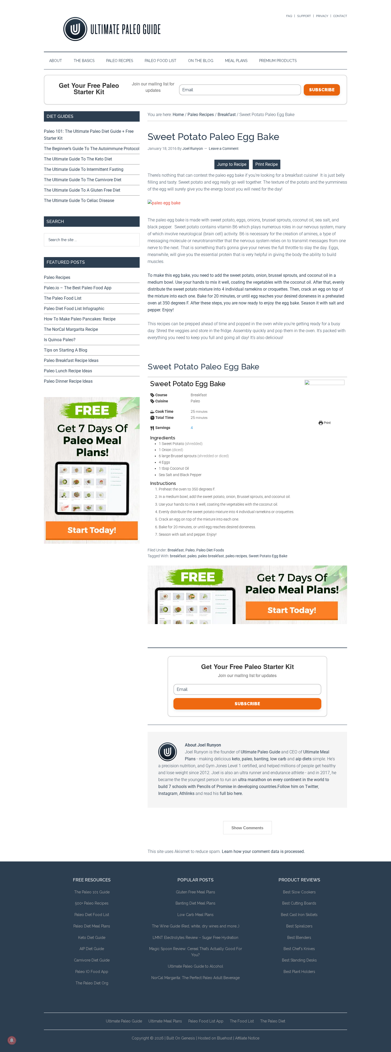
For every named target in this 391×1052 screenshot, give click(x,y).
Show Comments (247, 828)
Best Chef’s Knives (299, 949)
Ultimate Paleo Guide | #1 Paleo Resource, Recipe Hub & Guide (112, 29)
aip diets (303, 758)
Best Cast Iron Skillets (299, 915)
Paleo (190, 550)
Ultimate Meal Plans (165, 1021)
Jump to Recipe (231, 164)
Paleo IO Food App (91, 972)
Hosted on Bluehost (215, 1038)
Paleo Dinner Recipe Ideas (68, 381)
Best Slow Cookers (299, 892)
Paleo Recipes (57, 277)
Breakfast (176, 550)
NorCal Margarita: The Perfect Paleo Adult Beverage (195, 978)
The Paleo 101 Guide (92, 892)
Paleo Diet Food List (91, 915)
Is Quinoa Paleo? (60, 339)
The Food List (242, 1021)
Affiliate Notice (247, 1038)
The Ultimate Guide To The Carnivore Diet (82, 179)
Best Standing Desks (299, 960)
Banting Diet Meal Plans (195, 903)
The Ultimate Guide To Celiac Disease (79, 200)
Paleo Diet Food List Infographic (74, 308)
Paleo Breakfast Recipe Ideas (71, 360)
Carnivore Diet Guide (92, 960)
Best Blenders (299, 937)
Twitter (311, 786)
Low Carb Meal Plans (195, 915)
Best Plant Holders (299, 972)
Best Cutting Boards (299, 903)
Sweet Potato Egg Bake (268, 556)
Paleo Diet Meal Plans (91, 926)
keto (236, 758)
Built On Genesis (181, 1038)
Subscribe (322, 89)
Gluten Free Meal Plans (195, 892)
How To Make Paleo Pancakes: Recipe (79, 318)
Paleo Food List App (205, 1021)
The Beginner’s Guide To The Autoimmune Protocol (91, 148)
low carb (278, 758)
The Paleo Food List (62, 298)
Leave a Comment (224, 148)
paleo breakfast (211, 556)
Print (327, 423)
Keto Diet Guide (91, 937)
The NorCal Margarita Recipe (71, 329)
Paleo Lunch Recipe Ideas (68, 370)
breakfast (178, 556)
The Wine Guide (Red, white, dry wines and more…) (195, 926)
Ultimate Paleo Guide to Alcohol (195, 966)
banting (261, 758)
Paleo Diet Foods (210, 550)
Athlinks (186, 793)
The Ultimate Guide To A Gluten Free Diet (82, 190)
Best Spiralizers (299, 926)
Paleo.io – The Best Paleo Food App (77, 287)
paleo (192, 556)
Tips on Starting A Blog (65, 350)
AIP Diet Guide (92, 949)
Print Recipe (266, 164)
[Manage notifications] (11, 1040)
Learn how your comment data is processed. (263, 851)
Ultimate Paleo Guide (260, 751)
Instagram (167, 793)
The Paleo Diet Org (92, 983)
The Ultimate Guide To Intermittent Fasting (83, 169)
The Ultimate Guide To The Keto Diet (78, 159)
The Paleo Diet (272, 1021)
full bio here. (231, 793)
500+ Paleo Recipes (92, 903)
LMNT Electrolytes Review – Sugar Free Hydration (195, 937)
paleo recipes (236, 556)
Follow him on (291, 786)
